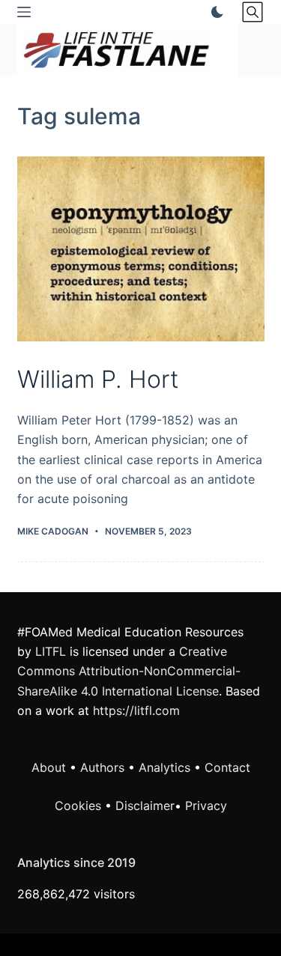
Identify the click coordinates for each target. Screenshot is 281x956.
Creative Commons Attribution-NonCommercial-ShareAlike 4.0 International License (129, 671)
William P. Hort (97, 379)
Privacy (206, 805)
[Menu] (24, 12)
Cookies (80, 805)
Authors (102, 767)
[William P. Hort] (141, 249)
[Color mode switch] (214, 12)
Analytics (164, 767)
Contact (227, 767)
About (48, 767)
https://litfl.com (136, 710)
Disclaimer (145, 805)
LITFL (50, 651)
